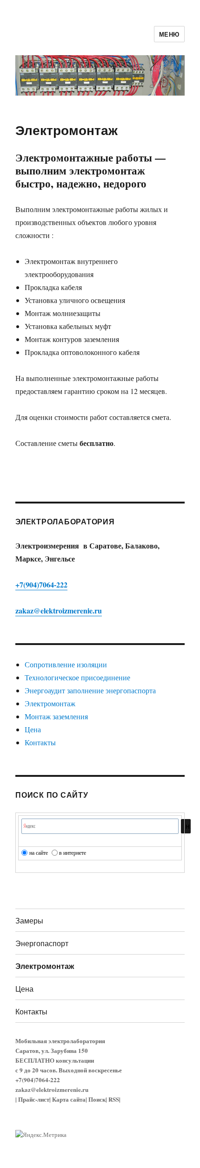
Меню (169, 34)
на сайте (38, 852)
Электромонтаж (50, 703)
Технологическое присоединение (77, 677)
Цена (33, 729)
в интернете (72, 852)
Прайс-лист (33, 1099)
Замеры (29, 920)
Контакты (40, 742)
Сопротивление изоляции (66, 664)
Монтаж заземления (56, 716)
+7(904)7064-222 (41, 584)
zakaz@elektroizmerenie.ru (58, 610)
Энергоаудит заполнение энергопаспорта (90, 690)
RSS (113, 1099)
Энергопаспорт (41, 943)
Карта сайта (69, 1099)
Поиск (97, 1099)
